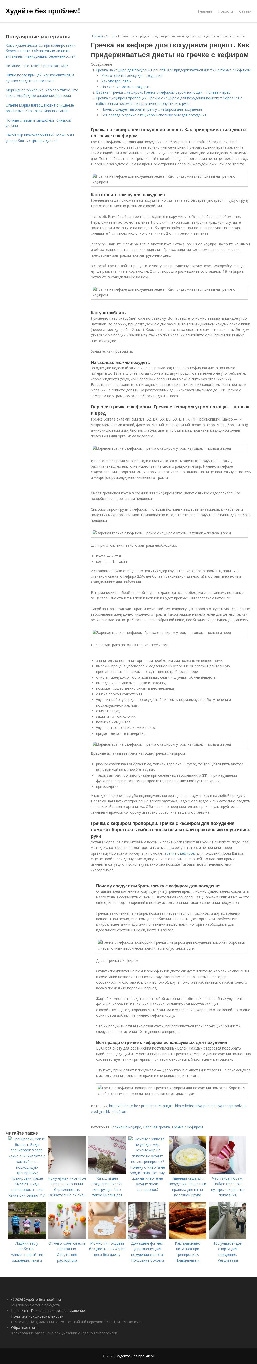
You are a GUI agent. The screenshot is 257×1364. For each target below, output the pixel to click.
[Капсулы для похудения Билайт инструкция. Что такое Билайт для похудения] (107, 1172)
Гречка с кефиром (187, 1127)
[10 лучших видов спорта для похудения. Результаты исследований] (227, 1237)
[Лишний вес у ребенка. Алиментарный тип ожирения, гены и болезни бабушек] (27, 1237)
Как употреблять (116, 81)
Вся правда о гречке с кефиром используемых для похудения (154, 115)
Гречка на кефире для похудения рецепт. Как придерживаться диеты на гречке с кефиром (173, 70)
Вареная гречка (156, 1127)
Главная (205, 11)
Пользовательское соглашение (58, 1310)
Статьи (245, 11)
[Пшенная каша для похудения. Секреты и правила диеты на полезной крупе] (187, 1172)
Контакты (19, 1310)
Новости (225, 11)
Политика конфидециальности (37, 1316)
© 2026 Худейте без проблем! (36, 1299)
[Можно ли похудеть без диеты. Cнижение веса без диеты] (107, 1237)
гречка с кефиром (180, 853)
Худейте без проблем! (43, 10)
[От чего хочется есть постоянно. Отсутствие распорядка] (67, 1237)
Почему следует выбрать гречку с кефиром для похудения (151, 109)
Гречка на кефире (126, 1127)
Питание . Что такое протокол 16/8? (37, 65)
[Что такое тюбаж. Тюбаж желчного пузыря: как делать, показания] (227, 1172)
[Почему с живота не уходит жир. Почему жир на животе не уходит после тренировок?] (147, 1161)
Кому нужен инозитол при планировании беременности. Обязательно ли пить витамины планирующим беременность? (41, 51)
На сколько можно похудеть (125, 86)
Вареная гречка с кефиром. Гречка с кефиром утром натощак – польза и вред (163, 92)
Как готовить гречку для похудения (131, 75)
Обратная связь (25, 1327)
